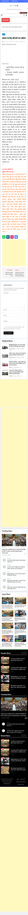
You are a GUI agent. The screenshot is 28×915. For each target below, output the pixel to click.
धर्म (3, 640)
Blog (18, 779)
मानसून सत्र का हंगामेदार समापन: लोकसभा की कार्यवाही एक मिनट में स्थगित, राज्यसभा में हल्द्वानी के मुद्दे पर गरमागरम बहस (13, 551)
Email (14, 315)
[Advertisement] (14, 252)
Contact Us (22, 779)
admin (11, 376)
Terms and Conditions (21, 781)
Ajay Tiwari (6, 41)
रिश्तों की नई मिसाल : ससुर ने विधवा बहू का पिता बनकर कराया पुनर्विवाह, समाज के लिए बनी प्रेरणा (17, 363)
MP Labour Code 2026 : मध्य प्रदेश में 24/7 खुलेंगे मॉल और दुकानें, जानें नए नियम (7, 632)
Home (3, 27)
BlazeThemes (7, 783)
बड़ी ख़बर (3, 547)
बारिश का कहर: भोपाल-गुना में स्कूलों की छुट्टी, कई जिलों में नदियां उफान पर (20, 632)
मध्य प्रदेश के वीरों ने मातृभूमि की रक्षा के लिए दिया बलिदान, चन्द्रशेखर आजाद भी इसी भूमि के (12, 1)
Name (14, 309)
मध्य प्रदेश (8, 558)
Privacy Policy (21, 784)
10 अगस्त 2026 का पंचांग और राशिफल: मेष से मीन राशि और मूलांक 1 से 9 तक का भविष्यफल (7, 645)
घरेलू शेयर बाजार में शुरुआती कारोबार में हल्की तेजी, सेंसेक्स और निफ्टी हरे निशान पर (20, 645)
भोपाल (7, 27)
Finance (17, 640)
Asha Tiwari (12, 348)
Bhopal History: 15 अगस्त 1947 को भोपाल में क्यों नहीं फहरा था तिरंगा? (20, 619)
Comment (6, 293)
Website (5, 321)
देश (5, 547)
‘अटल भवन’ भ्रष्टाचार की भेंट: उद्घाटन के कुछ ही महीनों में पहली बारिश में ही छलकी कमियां (16, 372)
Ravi (11, 367)
